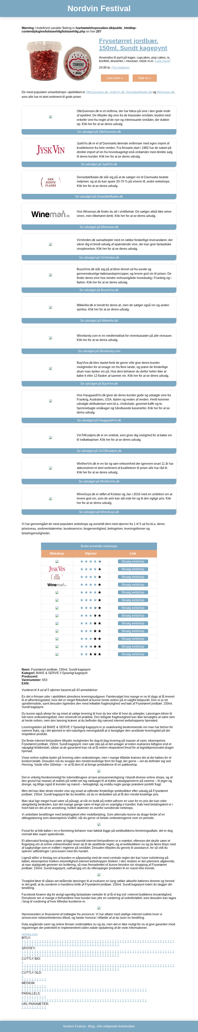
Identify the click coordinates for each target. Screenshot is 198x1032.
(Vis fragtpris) (120, 67)
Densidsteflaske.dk (139, 92)
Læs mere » (115, 78)
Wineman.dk (165, 92)
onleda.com (30, 934)
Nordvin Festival (99, 8)
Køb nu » (144, 78)
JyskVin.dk (116, 92)
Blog (91, 1026)
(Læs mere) (162, 61)
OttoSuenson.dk (97, 92)
